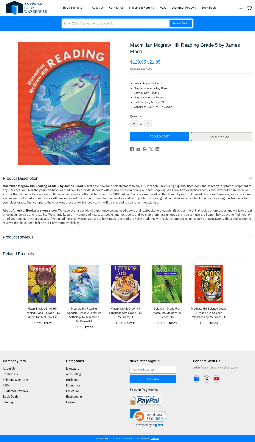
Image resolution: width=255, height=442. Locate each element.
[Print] (145, 149)
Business (72, 380)
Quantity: (136, 116)
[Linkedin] (157, 149)
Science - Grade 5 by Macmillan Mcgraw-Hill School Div (167, 313)
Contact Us (116, 7)
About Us (98, 7)
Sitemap (8, 402)
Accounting (73, 374)
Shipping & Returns (141, 7)
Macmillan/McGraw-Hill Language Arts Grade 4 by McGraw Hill (125, 313)
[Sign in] (241, 8)
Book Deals (208, 7)
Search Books (180, 23)
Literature (72, 368)
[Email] (138, 149)
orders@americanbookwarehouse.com (215, 367)
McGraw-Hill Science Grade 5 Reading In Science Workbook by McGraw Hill (208, 313)
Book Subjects (73, 7)
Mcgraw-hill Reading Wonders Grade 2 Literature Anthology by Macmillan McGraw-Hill (84, 315)
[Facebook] (132, 149)
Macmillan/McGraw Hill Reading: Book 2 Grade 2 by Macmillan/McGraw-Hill (42, 313)
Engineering (74, 396)
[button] (148, 417)
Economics (73, 385)
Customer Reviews (184, 7)
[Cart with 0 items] (249, 8)
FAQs (162, 7)
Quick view (42, 283)
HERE (84, 223)
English (71, 402)
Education (73, 391)
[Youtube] (216, 379)
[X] (151, 149)
